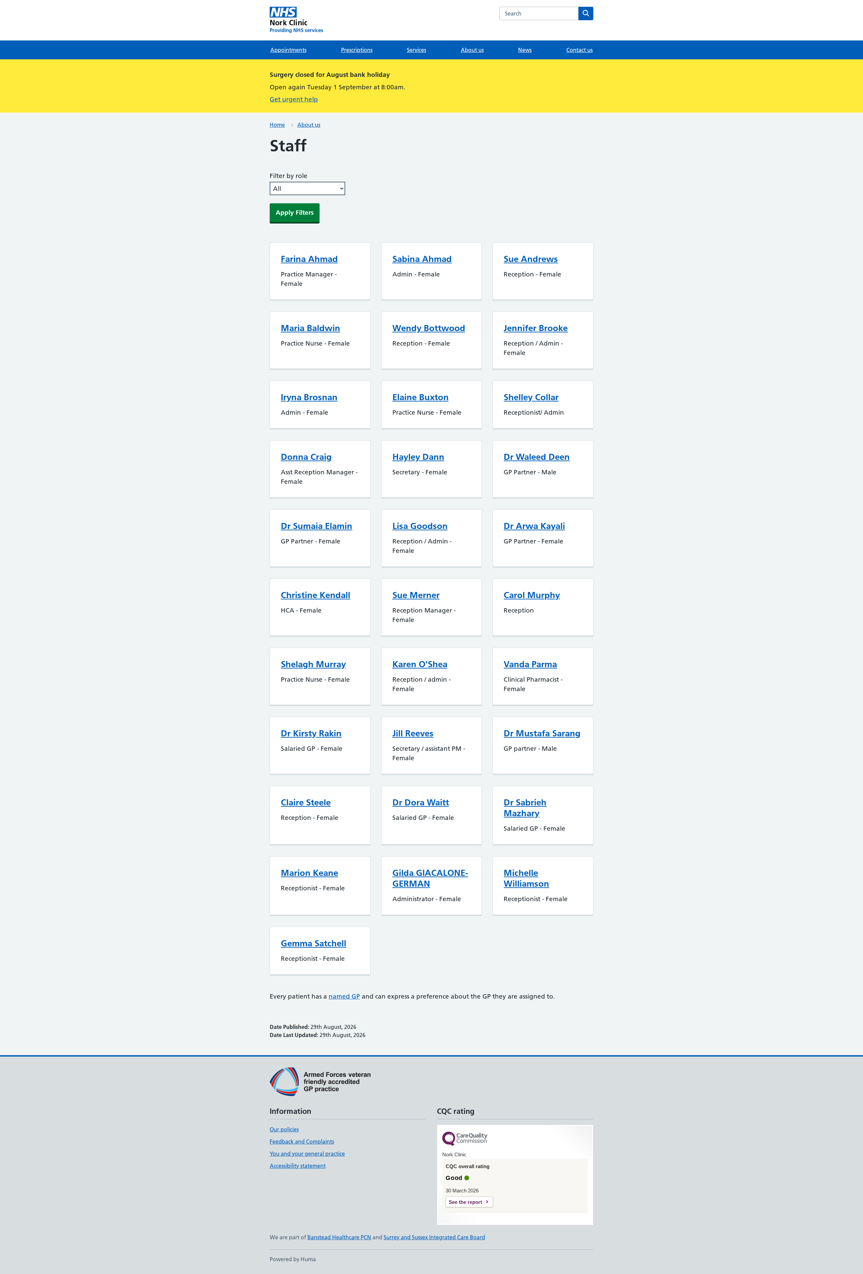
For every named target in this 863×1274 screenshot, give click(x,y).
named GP (344, 996)
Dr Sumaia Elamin (316, 526)
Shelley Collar (531, 397)
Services (416, 50)
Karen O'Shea (419, 664)
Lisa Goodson (420, 526)
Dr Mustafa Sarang (542, 733)
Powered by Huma (293, 1259)
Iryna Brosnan (309, 397)
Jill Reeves (413, 733)
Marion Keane (309, 872)
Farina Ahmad (309, 259)
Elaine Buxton (420, 397)
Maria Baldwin (310, 328)
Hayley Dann (418, 456)
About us (472, 50)
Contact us (579, 50)
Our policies (284, 1129)
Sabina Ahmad (422, 259)
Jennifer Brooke (536, 328)
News (525, 50)
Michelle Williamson (526, 878)
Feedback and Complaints (302, 1141)
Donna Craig (306, 456)
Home (277, 124)
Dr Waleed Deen (537, 456)
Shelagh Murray (313, 664)
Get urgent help (294, 99)
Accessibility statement (298, 1165)
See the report (465, 1202)
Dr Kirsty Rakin (311, 733)
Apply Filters (295, 212)
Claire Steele (306, 802)
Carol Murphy (532, 595)
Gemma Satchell (313, 943)
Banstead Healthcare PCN (339, 1237)
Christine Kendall (315, 595)
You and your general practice (307, 1153)
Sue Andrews (531, 259)
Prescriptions (357, 50)
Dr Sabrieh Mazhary (525, 808)
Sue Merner (416, 595)
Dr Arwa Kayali (534, 526)
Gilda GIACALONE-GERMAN (430, 878)
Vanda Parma (530, 664)
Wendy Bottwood (428, 328)
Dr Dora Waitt (420, 802)
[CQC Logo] (464, 1139)
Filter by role (288, 176)
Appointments (288, 50)
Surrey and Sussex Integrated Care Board (434, 1237)
